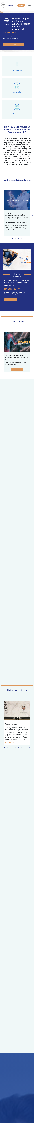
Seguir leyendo (9, 701)
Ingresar (21, 5)
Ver (11, 259)
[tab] (15, 9)
